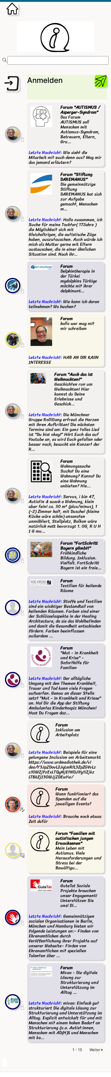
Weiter (94, 1049)
